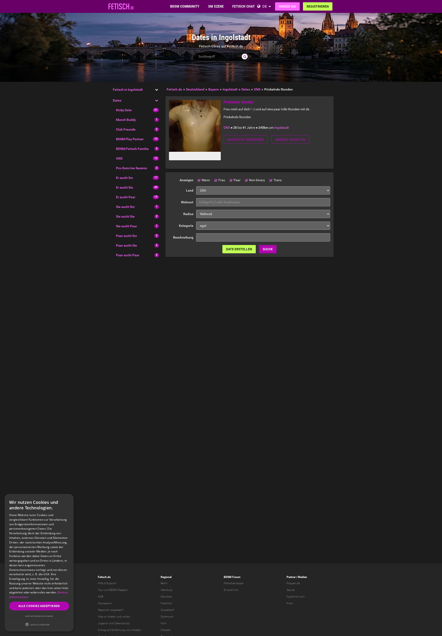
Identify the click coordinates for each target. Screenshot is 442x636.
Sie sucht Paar (126, 226)
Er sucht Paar (125, 197)
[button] (39, 624)
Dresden (166, 630)
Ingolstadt (281, 127)
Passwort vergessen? (110, 610)
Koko (290, 603)
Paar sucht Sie (126, 245)
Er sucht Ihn (124, 178)
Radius (188, 214)
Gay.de (291, 590)
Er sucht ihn (231, 590)
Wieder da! (287, 6)
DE (264, 6)
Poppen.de (293, 583)
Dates (117, 100)
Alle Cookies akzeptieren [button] (39, 606)
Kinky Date (124, 110)
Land (189, 190)
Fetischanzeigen (234, 583)
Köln (163, 623)
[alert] (39, 562)
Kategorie (186, 226)
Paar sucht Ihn (126, 236)
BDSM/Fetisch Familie (132, 149)
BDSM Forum (232, 577)
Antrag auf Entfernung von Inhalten (119, 630)
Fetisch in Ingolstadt (128, 89)
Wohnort (187, 202)
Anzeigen (186, 180)
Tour (100, 590)
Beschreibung (183, 237)
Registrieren (318, 6)
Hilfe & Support (107, 583)
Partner (291, 577)
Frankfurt (166, 603)
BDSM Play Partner (130, 139)
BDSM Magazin (119, 590)
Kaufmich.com (296, 596)
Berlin (164, 583)
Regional (166, 577)
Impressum (105, 603)
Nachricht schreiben (245, 139)
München (166, 596)
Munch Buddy (126, 120)
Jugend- (103, 623)
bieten (112, 616)
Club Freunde (126, 129)
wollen (126, 616)
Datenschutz (122, 623)
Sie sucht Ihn (125, 207)
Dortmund (167, 616)
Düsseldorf (167, 610)
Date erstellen (239, 249)
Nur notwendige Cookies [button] (39, 616)
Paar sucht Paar (127, 255)
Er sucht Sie (124, 187)
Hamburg (166, 590)
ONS (119, 158)
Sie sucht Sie (125, 216)
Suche (268, 249)
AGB (100, 596)
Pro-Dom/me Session (131, 168)
